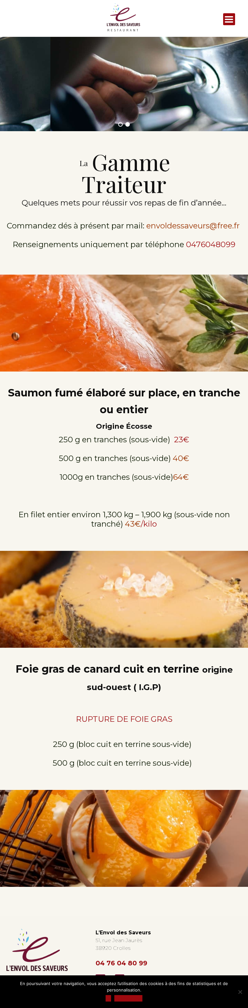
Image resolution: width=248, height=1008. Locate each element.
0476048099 (210, 244)
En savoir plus (128, 998)
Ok (108, 998)
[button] (120, 124)
